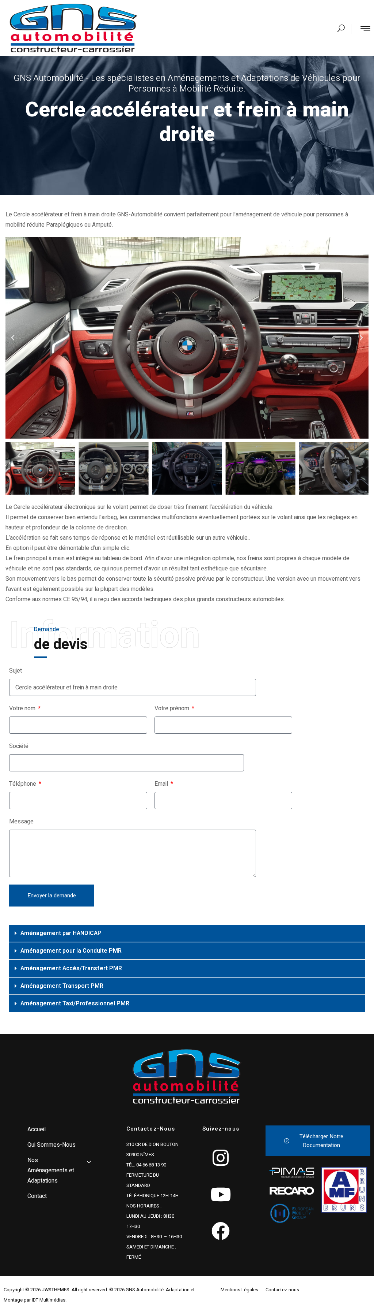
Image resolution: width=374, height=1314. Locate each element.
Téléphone (23, 783)
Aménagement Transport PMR (61, 986)
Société (18, 746)
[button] (12, 338)
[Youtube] (220, 1194)
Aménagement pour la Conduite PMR (71, 950)
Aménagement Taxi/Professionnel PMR (74, 1003)
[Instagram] (220, 1157)
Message (21, 821)
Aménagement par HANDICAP (61, 933)
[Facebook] (220, 1231)
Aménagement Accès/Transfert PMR (71, 968)
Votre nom (23, 708)
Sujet (15, 670)
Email (161, 783)
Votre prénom (172, 708)
